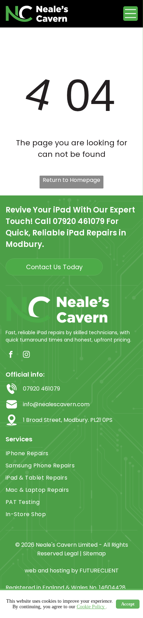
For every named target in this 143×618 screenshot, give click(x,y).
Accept (127, 604)
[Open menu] (130, 13)
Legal (71, 553)
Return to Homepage (71, 180)
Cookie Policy (91, 606)
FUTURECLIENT (99, 571)
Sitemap (94, 553)
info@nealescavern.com (56, 404)
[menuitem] (71, 453)
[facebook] (11, 355)
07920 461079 (78, 221)
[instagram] (26, 355)
